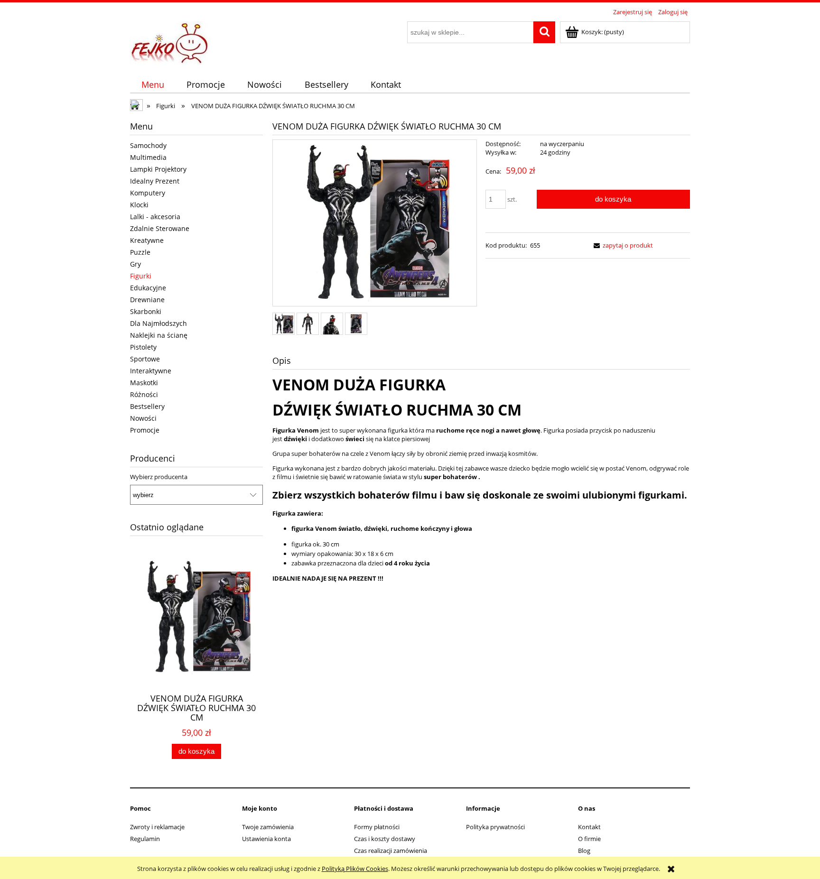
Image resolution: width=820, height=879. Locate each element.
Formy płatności (377, 827)
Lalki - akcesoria (155, 216)
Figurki (140, 275)
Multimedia (148, 157)
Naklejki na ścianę (158, 335)
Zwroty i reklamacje (157, 827)
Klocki (139, 204)
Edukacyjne (148, 287)
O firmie (589, 838)
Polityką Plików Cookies (355, 868)
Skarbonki (145, 311)
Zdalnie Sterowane (159, 228)
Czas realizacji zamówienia (390, 850)
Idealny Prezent (154, 180)
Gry (135, 263)
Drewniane (147, 299)
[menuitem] (152, 84)
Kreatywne (147, 240)
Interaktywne (150, 370)
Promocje (144, 430)
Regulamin (145, 838)
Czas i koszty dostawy (384, 838)
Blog (584, 850)
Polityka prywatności (495, 827)
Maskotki (144, 382)
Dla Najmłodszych (158, 323)
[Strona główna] (170, 41)
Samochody (148, 145)
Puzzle (140, 252)
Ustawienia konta (266, 838)
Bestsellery (147, 406)
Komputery (147, 192)
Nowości (143, 418)
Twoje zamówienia (268, 827)
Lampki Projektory (158, 169)
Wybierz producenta (158, 476)
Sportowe (145, 358)
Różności (144, 394)
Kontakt (589, 827)
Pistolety (143, 347)
